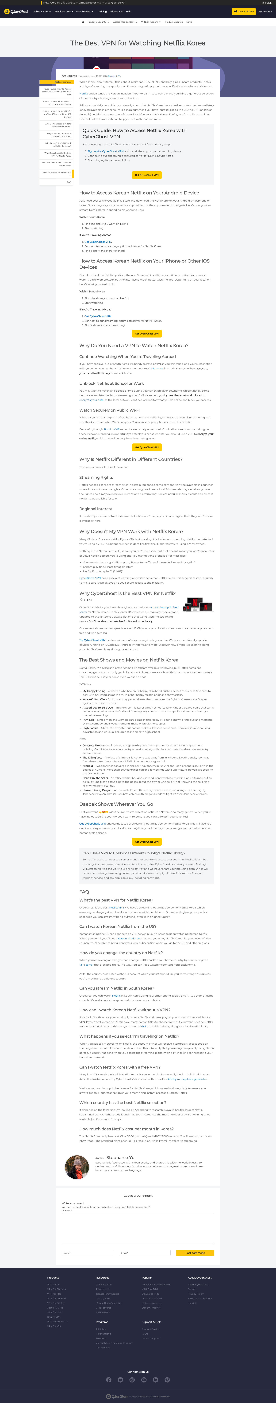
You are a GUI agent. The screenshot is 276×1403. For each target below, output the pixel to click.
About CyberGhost (198, 1284)
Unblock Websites (152, 1303)
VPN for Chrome (56, 1289)
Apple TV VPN (55, 1307)
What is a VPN (104, 1284)
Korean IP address (129, 938)
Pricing (103, 11)
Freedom (101, 1338)
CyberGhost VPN (90, 578)
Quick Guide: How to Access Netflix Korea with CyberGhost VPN (56, 92)
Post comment (195, 1252)
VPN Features (103, 1307)
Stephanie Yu (114, 76)
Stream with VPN (151, 1307)
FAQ (69, 182)
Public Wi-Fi (111, 429)
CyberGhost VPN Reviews (156, 1284)
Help (128, 11)
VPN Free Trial (150, 1289)
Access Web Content (123, 22)
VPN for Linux (55, 1312)
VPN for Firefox (55, 1303)
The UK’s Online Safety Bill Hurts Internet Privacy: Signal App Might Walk (91, 3)
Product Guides (150, 1329)
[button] (82, 22)
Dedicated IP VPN (152, 1298)
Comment (67, 1210)
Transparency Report (107, 1293)
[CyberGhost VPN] (16, 11)
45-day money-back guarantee (187, 1079)
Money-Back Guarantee (109, 1303)
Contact (192, 1289)
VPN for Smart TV (57, 1321)
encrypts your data (91, 399)
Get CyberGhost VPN (147, 175)
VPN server (157, 368)
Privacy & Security (97, 22)
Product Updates (174, 22)
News (189, 22)
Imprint (192, 1303)
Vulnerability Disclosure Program (114, 1343)
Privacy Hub (116, 11)
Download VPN (62, 11)
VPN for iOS (54, 1326)
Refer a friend (103, 1333)
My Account (265, 11)
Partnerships (103, 1347)
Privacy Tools (103, 1298)
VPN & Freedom (149, 22)
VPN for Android (56, 1298)
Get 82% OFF (246, 11)
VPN (143, 1026)
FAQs (145, 1333)
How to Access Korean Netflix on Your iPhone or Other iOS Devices (57, 114)
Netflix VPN (116, 907)
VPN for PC (53, 1284)
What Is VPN (41, 11)
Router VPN (54, 1317)
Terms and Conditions (200, 1298)
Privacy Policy (196, 1293)
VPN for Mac (54, 1293)
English (268, 3)
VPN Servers (83, 11)
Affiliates (101, 1329)
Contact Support (151, 1338)
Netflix (83, 93)
